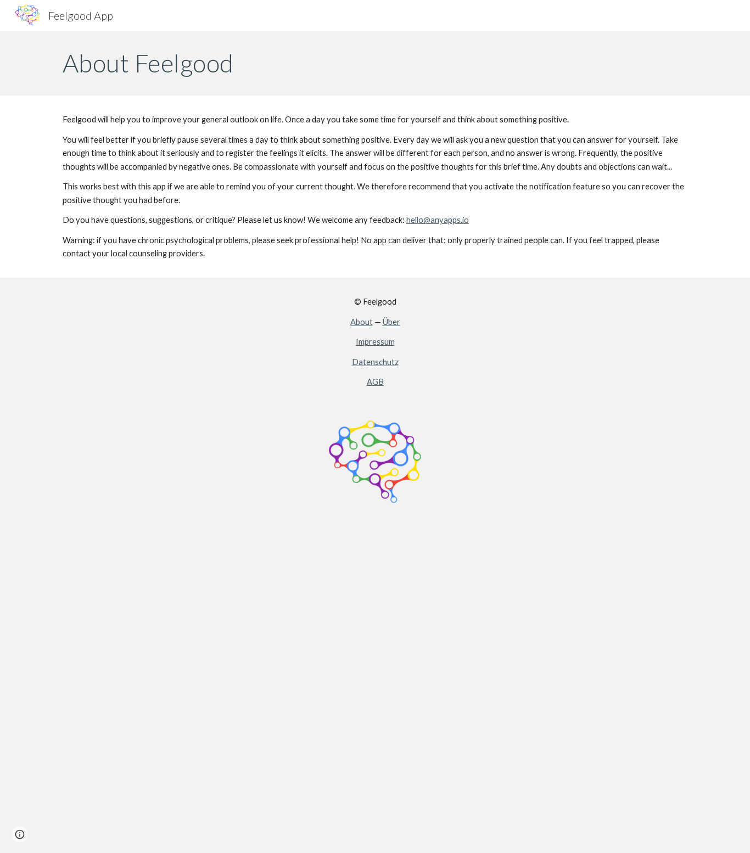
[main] (375, 63)
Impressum (375, 341)
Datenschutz (375, 362)
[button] (19, 834)
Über (391, 322)
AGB (375, 381)
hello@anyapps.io (437, 220)
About (361, 322)
